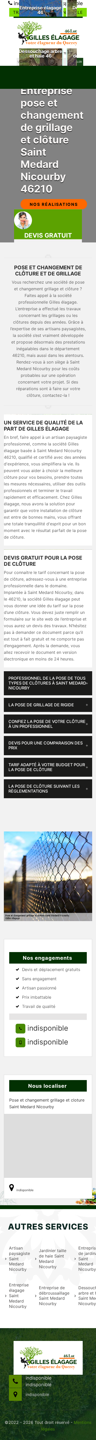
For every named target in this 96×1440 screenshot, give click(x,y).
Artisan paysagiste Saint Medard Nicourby (19, 1258)
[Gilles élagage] (48, 32)
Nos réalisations (54, 204)
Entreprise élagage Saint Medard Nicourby (19, 1295)
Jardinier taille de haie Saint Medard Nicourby (52, 1258)
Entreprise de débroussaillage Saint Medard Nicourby (53, 1295)
